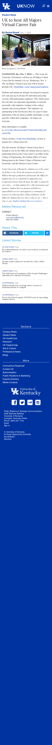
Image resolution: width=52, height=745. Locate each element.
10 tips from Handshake (26, 138)
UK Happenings (10, 344)
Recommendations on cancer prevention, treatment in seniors (25, 250)
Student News (9, 14)
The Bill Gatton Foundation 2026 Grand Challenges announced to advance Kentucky (25, 274)
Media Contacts (10, 382)
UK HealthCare (10, 338)
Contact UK (8, 369)
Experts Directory (11, 378)
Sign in (7, 425)
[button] (48, 6)
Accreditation (9, 436)
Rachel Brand (12, 32)
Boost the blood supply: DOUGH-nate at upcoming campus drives (25, 298)
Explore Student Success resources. (28, 200)
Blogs (5, 354)
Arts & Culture (9, 348)
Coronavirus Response (14, 365)
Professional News (12, 351)
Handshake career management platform (31, 86)
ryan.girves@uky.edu (15, 217)
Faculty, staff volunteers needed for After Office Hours (23, 262)
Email (6, 423)
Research (7, 341)
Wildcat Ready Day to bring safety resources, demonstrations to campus (22, 286)
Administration (9, 372)
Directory (8, 439)
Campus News (10, 331)
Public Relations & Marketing (16, 375)
